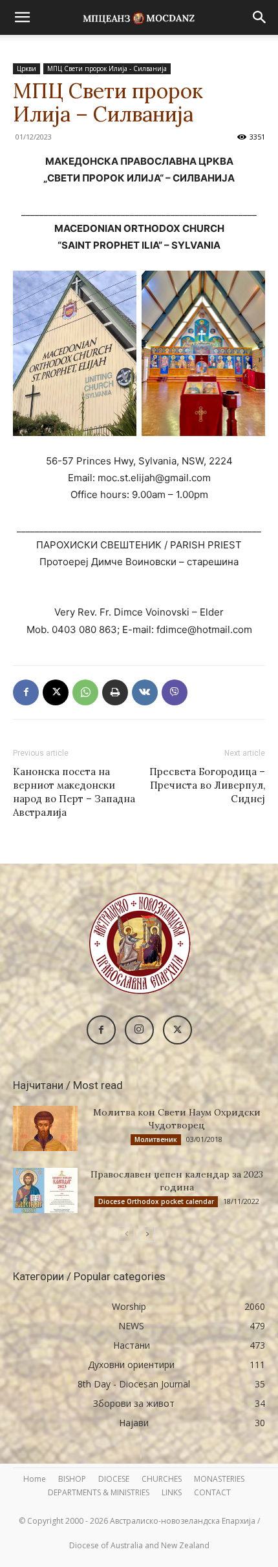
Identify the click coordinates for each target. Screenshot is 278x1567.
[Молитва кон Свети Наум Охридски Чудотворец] (45, 1128)
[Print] (115, 692)
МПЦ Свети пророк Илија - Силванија (107, 68)
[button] (22, 17)
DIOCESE (113, 1478)
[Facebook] (26, 692)
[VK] (145, 692)
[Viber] (174, 692)
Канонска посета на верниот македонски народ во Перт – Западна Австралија (74, 791)
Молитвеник (155, 1139)
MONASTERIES (219, 1478)
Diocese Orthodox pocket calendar (156, 1201)
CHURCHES (162, 1478)
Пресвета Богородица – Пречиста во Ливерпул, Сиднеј (207, 785)
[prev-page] (126, 1234)
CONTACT (212, 1492)
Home (34, 1478)
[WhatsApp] (85, 692)
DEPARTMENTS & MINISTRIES (98, 1492)
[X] (56, 692)
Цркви (26, 68)
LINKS (172, 1492)
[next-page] (147, 1234)
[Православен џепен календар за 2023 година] (45, 1190)
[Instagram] (139, 1029)
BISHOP (72, 1478)
